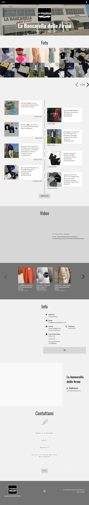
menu (4, 2)
